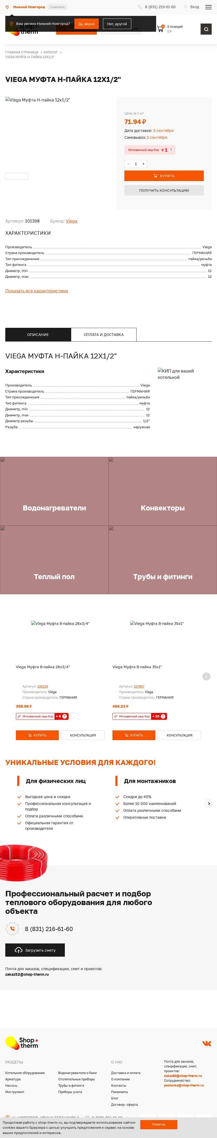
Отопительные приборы (76, 1079)
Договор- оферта (124, 1105)
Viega (71, 221)
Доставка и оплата (126, 1073)
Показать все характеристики (36, 290)
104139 (42, 686)
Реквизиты (119, 1092)
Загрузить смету (40, 950)
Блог (115, 1098)
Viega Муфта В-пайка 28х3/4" (43, 667)
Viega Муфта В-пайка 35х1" (137, 667)
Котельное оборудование (25, 1073)
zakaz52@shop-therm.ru (183, 1076)
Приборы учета (70, 1092)
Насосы (11, 1086)
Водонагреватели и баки (77, 1073)
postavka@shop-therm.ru (184, 1085)
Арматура (13, 1079)
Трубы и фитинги (71, 1086)
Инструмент (14, 1092)
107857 (139, 686)
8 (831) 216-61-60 (49, 928)
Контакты (118, 1086)
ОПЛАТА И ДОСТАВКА (104, 334)
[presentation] (206, 676)
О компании (120, 1079)
